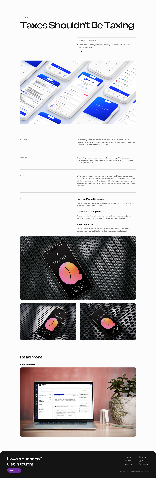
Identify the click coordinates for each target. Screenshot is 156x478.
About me (128, 464)
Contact (128, 460)
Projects (128, 457)
